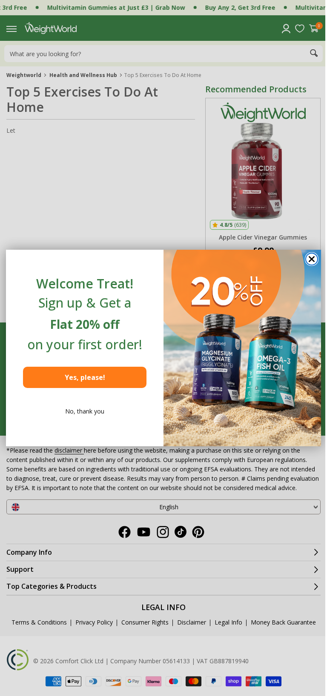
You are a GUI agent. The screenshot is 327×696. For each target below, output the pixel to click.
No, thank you (81, 411)
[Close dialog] (309, 259)
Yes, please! (81, 377)
